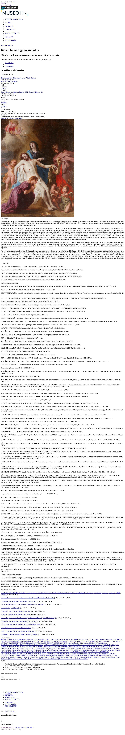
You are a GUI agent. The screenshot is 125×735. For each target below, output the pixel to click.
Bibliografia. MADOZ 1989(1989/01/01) (80, 646)
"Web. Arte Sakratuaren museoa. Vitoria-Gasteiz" (16, 628)
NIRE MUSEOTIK (7, 45)
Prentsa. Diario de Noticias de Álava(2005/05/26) (93, 655)
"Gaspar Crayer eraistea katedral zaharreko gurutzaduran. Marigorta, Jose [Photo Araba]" (28, 618)
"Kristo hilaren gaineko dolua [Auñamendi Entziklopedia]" (19, 631)
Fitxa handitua (9, 66)
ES (6, 1)
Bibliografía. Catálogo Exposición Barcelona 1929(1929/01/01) (61, 650)
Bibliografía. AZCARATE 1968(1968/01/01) (90, 648)
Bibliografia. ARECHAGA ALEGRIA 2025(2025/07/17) (18, 639)
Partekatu (4, 118)
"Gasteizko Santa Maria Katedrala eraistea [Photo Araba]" (19, 601)
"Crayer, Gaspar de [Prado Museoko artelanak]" (15, 614)
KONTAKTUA (6, 5)
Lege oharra (19, 727)
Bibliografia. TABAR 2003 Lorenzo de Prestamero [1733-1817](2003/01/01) (87, 645)
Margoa (3, 88)
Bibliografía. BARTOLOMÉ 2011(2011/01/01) (40, 641)
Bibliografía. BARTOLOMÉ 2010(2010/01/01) (69, 641)
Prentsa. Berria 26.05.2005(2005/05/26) (28, 655)
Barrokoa (4, 106)
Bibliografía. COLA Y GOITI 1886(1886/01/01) (27, 652)
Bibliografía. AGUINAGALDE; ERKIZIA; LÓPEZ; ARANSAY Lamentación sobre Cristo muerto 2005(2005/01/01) (63, 643)
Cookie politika (29, 727)
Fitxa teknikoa (9, 63)
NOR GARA (9, 37)
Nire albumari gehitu (13, 118)
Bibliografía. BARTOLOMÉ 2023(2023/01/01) (51, 639)
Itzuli (20, 118)
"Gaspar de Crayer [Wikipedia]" (11, 608)
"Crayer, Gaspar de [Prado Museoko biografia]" (15, 611)
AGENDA (8, 22)
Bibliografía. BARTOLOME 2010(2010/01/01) (99, 641)
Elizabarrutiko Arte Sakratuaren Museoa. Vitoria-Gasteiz (18, 78)
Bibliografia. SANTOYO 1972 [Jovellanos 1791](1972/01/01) (56, 648)
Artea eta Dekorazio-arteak (9, 81)
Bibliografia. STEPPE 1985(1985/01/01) (24, 648)
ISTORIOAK (9, 26)
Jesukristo (4, 102)
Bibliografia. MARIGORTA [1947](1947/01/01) (27, 650)
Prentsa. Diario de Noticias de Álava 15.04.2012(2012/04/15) (84, 653)
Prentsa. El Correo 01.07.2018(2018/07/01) (52, 653)
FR (13, 1)
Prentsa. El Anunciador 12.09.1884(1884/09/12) (73, 659)
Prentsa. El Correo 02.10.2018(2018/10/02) (25, 653)
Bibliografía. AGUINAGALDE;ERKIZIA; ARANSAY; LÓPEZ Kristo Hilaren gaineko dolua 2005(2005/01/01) (54, 644)
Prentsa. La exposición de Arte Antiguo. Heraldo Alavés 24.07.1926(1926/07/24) (34, 659)
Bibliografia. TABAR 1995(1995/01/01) (54, 646)
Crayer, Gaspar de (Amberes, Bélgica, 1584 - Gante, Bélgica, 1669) (22, 92)
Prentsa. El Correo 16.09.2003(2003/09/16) (81, 657)
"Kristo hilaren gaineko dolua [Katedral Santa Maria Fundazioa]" (21, 624)
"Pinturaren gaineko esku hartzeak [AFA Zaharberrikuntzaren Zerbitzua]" (23, 604)
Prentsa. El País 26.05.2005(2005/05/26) (55, 657)
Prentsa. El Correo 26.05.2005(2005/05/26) (29, 657)
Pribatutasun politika (7, 727)
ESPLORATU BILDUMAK (14, 19)
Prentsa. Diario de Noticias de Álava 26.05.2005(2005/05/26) (59, 655)
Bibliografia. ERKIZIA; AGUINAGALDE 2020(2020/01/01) (85, 639)
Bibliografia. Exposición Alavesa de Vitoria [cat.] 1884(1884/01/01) (63, 652)
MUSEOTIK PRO (10, 40)
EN (9, 1)
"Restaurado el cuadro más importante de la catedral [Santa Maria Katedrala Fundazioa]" (28, 598)
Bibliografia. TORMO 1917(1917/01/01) (93, 650)
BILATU (3, 3)
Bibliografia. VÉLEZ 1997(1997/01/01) (30, 646)
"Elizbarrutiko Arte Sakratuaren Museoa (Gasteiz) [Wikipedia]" (20, 634)
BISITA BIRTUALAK (12, 33)
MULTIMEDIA (10, 30)
